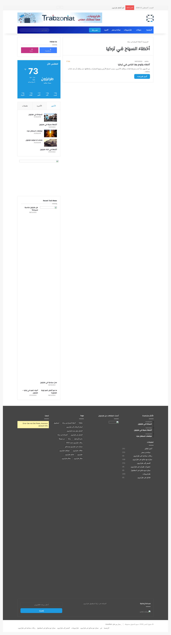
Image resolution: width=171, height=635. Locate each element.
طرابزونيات (128, 30)
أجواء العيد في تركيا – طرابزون (30, 391)
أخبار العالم (148, 449)
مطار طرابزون (78, 458)
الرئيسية (149, 30)
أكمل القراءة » (142, 76)
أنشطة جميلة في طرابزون (48, 124)
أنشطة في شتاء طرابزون (48, 149)
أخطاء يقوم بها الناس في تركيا (134, 64)
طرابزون (79, 454)
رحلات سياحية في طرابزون (142, 456)
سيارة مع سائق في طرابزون (142, 459)
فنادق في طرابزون (143, 477)
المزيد (106, 30)
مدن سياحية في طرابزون (48, 382)
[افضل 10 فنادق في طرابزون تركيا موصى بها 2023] (114, 508)
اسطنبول (56, 423)
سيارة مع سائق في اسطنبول (140, 470)
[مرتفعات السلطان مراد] (50, 133)
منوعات (139, 30)
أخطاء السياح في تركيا (68, 423)
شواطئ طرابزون (64, 450)
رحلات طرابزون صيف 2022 (74, 443)
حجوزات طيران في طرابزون (140, 467)
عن (101, 628)
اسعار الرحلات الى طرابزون (74, 427)
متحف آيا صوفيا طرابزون (34, 140)
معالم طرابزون (66, 458)
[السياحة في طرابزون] (50, 117)
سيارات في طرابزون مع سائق (73, 446)
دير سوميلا (62, 439)
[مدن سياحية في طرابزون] (48, 293)
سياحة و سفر (116, 30)
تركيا (69, 439)
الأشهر (53, 106)
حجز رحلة (95, 30)
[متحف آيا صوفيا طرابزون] (50, 143)
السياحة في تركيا (62, 435)
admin (147, 61)
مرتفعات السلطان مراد (34, 130)
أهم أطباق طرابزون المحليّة (115, 8)
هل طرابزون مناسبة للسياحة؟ (31, 209)
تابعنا (47, 415)
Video (80, 423)
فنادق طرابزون (69, 454)
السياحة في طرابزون (35, 114)
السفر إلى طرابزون (143, 463)
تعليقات (25, 106)
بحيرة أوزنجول (78, 439)
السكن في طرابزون (76, 435)
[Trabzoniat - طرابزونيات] (150, 18)
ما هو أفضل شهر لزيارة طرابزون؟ (49, 391)
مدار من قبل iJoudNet (113, 624)
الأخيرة (39, 106)
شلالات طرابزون (77, 450)
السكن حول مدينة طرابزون (74, 431)
